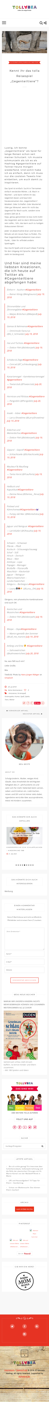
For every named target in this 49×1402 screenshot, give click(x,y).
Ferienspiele (9, 696)
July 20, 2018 (32, 653)
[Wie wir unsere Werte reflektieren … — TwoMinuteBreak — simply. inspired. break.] (14, 1243)
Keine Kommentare (15, 690)
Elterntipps (16, 62)
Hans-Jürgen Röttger (30, 674)
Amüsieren (12, 693)
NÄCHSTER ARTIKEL (31, 714)
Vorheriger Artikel (18, 711)
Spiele (27, 696)
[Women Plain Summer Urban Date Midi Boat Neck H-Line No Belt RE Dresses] (34, 1234)
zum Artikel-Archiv (24, 1209)
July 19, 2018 (31, 334)
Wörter (12, 699)
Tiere (6, 699)
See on (21, 1253)
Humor (17, 696)
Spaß (22, 696)
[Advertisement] (24, 115)
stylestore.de (24, 1376)
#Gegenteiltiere (33, 289)
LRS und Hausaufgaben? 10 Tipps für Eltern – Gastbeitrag (23, 1181)
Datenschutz (21, 1370)
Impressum (9, 1370)
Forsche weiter (30, 62)
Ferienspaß (21, 693)
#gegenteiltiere (14, 379)
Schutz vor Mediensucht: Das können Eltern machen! (23, 1188)
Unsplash (9, 677)
